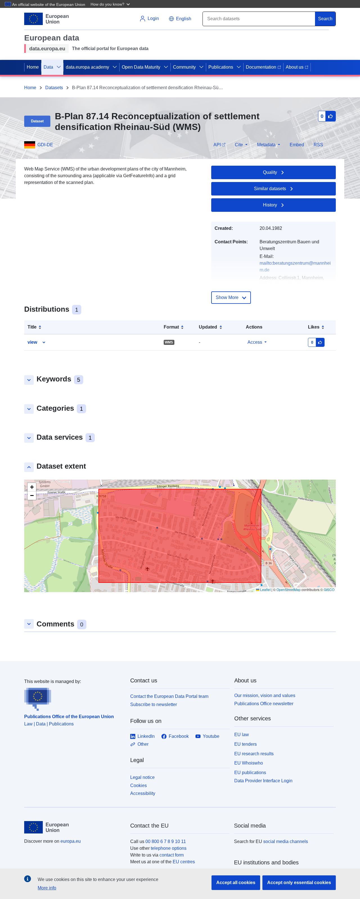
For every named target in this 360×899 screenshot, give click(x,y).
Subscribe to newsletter (153, 704)
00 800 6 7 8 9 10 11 (165, 841)
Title (32, 327)
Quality (270, 172)
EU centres (184, 861)
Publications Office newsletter (263, 703)
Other (143, 744)
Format (171, 327)
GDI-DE (45, 144)
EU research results (254, 753)
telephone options (168, 848)
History (270, 205)
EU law (241, 734)
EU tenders (245, 744)
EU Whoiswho (248, 763)
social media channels (285, 841)
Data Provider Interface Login (263, 780)
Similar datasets (270, 188)
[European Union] (74, 827)
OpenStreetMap (288, 589)
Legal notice (142, 777)
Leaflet (265, 589)
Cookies (138, 785)
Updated (208, 327)
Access (255, 342)
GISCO (329, 589)
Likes (314, 327)
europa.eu (70, 841)
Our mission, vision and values (264, 695)
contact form (171, 855)
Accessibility (142, 793)
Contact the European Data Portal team (169, 696)
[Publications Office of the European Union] (73, 698)
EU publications (250, 772)
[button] (111, 4)
